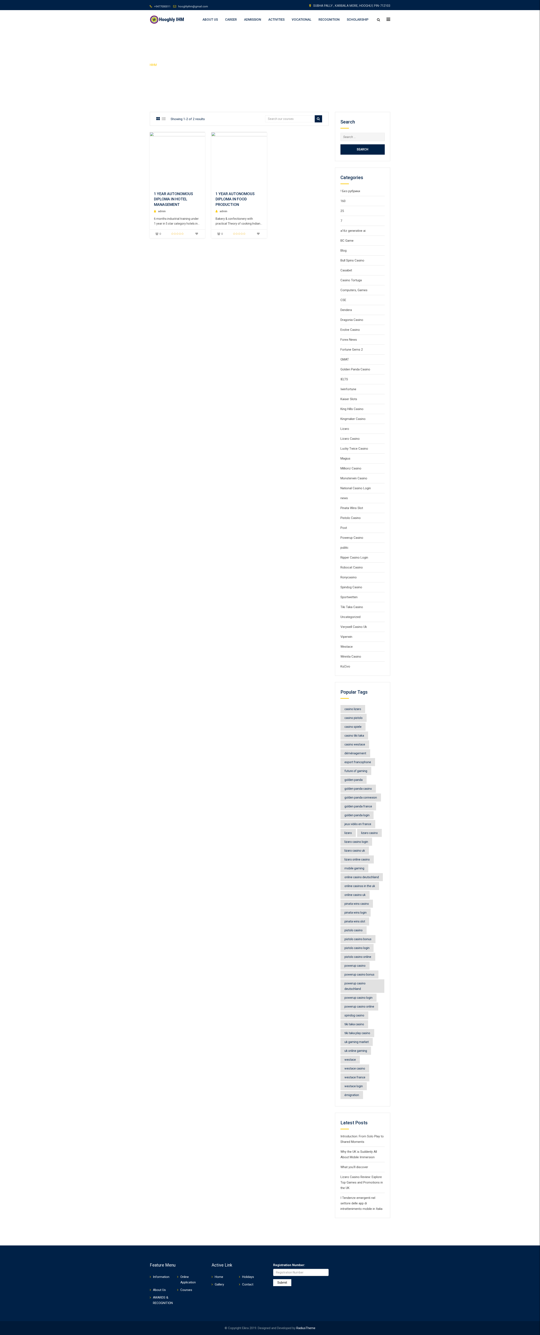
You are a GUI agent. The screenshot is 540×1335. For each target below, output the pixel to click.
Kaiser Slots (348, 399)
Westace (346, 647)
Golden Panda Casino (355, 369)
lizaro (348, 833)
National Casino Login (355, 488)
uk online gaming (355, 1050)
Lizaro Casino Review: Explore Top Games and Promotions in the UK (361, 1182)
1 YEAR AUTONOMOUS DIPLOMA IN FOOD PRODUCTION (235, 199)
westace (350, 1059)
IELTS (344, 379)
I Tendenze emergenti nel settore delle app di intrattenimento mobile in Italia (361, 1203)
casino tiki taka (354, 735)
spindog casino (354, 1015)
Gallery (219, 1284)
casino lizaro (352, 709)
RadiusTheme (305, 1328)
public (344, 548)
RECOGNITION (329, 19)
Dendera (346, 310)
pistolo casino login (357, 948)
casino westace (354, 744)
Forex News (348, 340)
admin (162, 211)
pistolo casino (353, 930)
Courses (186, 1290)
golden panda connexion (360, 797)
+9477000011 (162, 6)
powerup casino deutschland (355, 986)
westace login (353, 1086)
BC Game (347, 241)
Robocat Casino (351, 567)
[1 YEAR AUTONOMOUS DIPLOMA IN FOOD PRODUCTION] (254, 159)
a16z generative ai (353, 231)
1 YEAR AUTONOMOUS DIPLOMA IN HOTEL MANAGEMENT (173, 199)
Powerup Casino (351, 538)
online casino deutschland (361, 877)
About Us (210, 19)
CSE (343, 300)
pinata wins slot (354, 921)
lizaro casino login (356, 841)
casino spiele (353, 726)
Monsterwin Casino (353, 478)
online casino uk (355, 895)
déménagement (355, 753)
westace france (354, 1077)
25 (342, 211)
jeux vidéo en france (357, 824)
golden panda (353, 779)
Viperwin (346, 637)
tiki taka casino (354, 1024)
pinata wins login (355, 912)
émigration (351, 1095)
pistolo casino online (357, 956)
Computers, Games (353, 290)
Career (231, 19)
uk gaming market (356, 1042)
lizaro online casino (357, 859)
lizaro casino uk (354, 850)
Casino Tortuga (351, 280)
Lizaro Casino (350, 439)
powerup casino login (358, 997)
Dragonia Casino (351, 320)
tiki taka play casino (357, 1033)
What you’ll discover (354, 1167)
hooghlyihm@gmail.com (193, 6)
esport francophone (357, 762)
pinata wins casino (356, 903)
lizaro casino (369, 833)
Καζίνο (345, 666)
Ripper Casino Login (354, 557)
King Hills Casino (351, 409)
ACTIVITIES (276, 19)
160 (343, 201)
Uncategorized (350, 617)
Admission (252, 19)
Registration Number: (289, 1265)
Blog (343, 250)
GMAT (344, 359)
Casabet (346, 270)
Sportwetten (349, 597)
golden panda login (357, 815)
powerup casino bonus (359, 974)
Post (343, 528)
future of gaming (355, 771)
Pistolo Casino (350, 518)
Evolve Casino (350, 330)
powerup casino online (359, 1006)
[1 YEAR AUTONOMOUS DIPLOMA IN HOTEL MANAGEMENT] (193, 159)
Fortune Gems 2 (351, 349)
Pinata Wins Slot (351, 508)
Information (161, 1277)
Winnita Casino (350, 656)
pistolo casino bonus (357, 939)
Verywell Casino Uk (353, 627)
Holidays (248, 1277)
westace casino (354, 1068)
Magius (345, 458)
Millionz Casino (350, 468)
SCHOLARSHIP (358, 19)
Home (219, 1277)
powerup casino (355, 965)
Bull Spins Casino (352, 260)
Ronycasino (348, 577)
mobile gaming (354, 868)
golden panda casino (358, 788)
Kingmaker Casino (353, 419)
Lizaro (344, 429)
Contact (247, 1284)
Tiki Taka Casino (351, 607)
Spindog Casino (351, 587)
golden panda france (358, 806)
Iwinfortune (348, 389)
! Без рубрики (350, 191)
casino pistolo (353, 718)
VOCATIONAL (301, 19)
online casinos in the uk (359, 886)
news (344, 498)
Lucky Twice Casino (354, 448)
